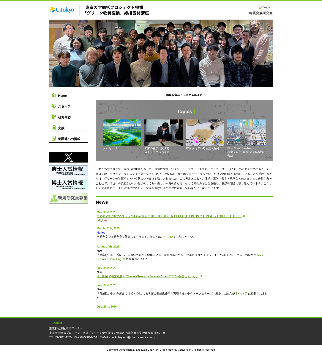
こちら (165, 236)
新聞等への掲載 (69, 139)
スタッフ (64, 106)
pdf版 (100, 220)
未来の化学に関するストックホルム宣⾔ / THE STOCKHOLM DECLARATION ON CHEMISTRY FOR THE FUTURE (169, 216)
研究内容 (64, 117)
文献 (61, 128)
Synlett (240, 293)
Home (62, 95)
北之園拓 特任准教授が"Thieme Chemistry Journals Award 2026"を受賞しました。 (147, 276)
